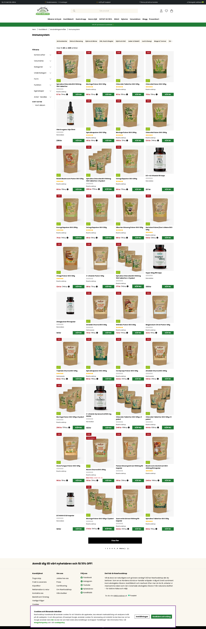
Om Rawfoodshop (64, 589)
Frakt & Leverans (39, 582)
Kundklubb (87, 592)
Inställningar (142, 616)
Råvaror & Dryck (54, 19)
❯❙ (128, 548)
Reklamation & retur (40, 589)
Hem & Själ (92, 19)
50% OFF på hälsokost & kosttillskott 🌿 (103, 24)
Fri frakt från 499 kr (10, 2)
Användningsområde (58, 29)
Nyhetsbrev (88, 589)
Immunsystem (74, 29)
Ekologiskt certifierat (195, 2)
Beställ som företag (40, 597)
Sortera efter (39, 55)
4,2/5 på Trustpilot (104, 2)
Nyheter (124, 19)
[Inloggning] (161, 11)
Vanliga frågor (38, 600)
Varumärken (135, 19)
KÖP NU (108, 189)
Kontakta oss (37, 593)
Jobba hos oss (62, 578)
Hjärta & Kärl (121, 41)
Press (58, 582)
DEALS (116, 19)
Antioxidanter (62, 41)
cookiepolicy (59, 623)
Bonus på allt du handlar (149, 2)
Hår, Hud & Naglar (106, 41)
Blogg (145, 19)
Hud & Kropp (81, 19)
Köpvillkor (36, 586)
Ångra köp (36, 578)
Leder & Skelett (133, 41)
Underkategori (40, 73)
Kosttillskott (68, 19)
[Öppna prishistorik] (67, 94)
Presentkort (154, 19)
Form (36, 79)
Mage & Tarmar (160, 41)
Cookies (35, 604)
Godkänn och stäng (161, 616)
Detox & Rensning (76, 41)
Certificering (61, 586)
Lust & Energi (147, 41)
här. (53, 620)
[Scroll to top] (103, 627)
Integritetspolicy (40, 623)
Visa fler (115, 540)
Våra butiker (61, 593)
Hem (34, 29)
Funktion (37, 85)
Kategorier (38, 67)
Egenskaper (39, 91)
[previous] (55, 41)
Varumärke (39, 61)
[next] (174, 41)
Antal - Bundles (40, 97)
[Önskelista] (166, 11)
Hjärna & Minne (91, 41)
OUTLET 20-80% (105, 19)
